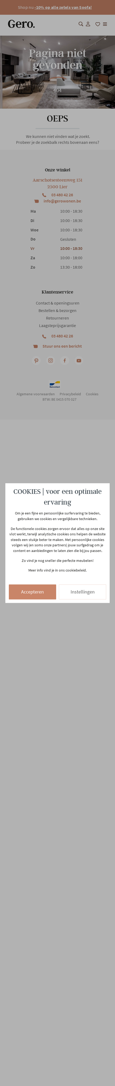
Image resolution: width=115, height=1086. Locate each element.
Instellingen (83, 592)
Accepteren (32, 592)
